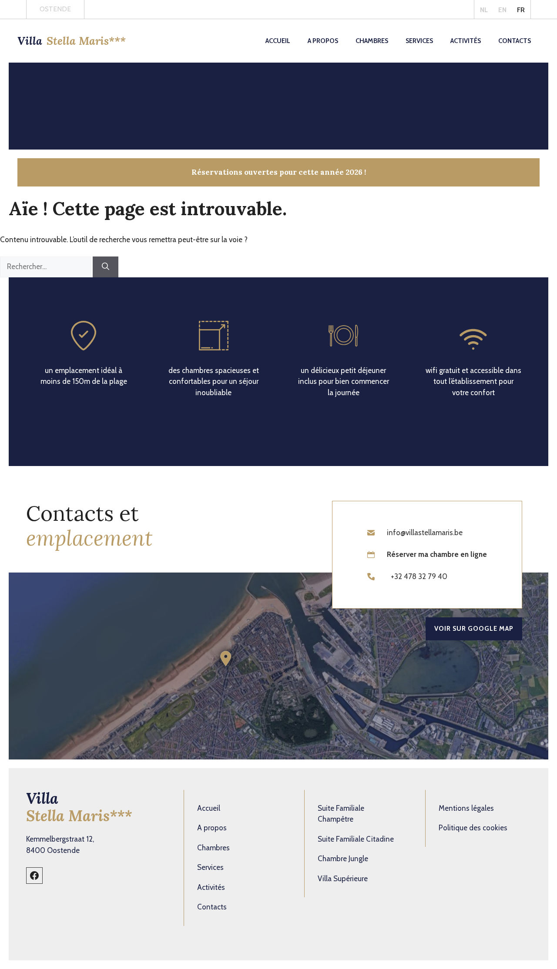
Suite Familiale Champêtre (341, 814)
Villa (71, 41)
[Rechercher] (105, 266)
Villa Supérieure (343, 878)
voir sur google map (473, 629)
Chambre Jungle (343, 858)
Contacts (514, 41)
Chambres (372, 41)
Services (419, 41)
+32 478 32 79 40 (419, 576)
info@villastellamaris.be (425, 532)
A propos (323, 41)
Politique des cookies (473, 827)
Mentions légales (466, 808)
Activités (465, 41)
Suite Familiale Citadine (356, 839)
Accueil (277, 41)
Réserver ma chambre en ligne (437, 554)
